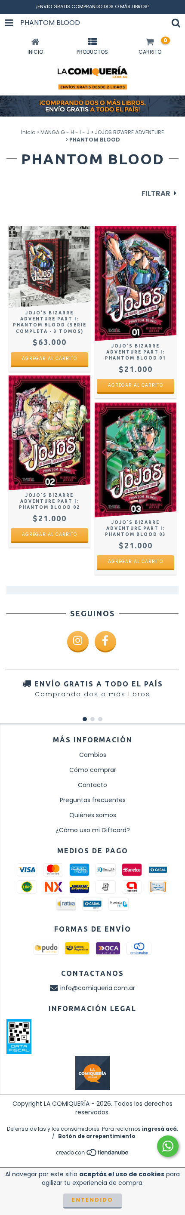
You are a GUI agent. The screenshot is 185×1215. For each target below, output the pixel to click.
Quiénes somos (92, 815)
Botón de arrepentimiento (97, 1136)
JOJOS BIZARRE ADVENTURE (129, 132)
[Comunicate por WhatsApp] (168, 1146)
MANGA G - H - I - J (64, 132)
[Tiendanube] (92, 1155)
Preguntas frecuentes (93, 800)
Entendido (92, 1199)
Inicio (28, 132)
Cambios (92, 755)
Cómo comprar (92, 770)
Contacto (92, 785)
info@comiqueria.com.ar (97, 988)
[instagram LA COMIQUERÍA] (78, 641)
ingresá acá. (160, 1128)
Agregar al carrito (49, 358)
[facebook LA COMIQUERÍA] (105, 641)
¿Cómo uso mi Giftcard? (93, 830)
